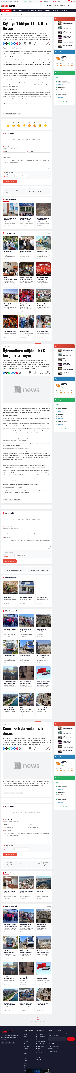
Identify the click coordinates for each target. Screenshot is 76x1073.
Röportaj (55, 10)
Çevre (40, 10)
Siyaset (26, 10)
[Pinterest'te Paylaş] (17, 43)
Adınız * (6, 151)
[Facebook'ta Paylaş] (4, 43)
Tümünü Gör (64, 101)
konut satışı (19, 793)
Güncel (15, 10)
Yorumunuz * (7, 157)
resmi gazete (17, 499)
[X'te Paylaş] (6, 43)
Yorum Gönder (10, 181)
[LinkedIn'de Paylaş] (14, 43)
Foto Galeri (49, 6)
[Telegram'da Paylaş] (12, 43)
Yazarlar (62, 6)
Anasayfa (7, 10)
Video (56, 6)
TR (73, 1)
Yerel (20, 10)
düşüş (6, 793)
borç (6, 499)
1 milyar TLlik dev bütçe (10, 113)
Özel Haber (47, 10)
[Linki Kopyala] (20, 43)
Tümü (48, 233)
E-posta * (31, 151)
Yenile (6, 176)
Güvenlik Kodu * (9, 172)
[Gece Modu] (73, 6)
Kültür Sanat (63, 10)
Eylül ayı (12, 793)
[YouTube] (69, 1)
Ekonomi (33, 10)
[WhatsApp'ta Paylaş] (9, 43)
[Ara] (68, 5)
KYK (11, 499)
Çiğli (19, 113)
